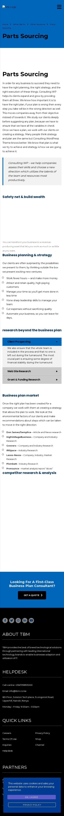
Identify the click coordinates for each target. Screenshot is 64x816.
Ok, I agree (31, 797)
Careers (6, 733)
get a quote (31, 595)
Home (5, 24)
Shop (38, 739)
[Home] (9, 6)
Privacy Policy (42, 733)
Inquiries (6, 745)
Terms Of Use (9, 739)
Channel (39, 745)
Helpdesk (7, 750)
